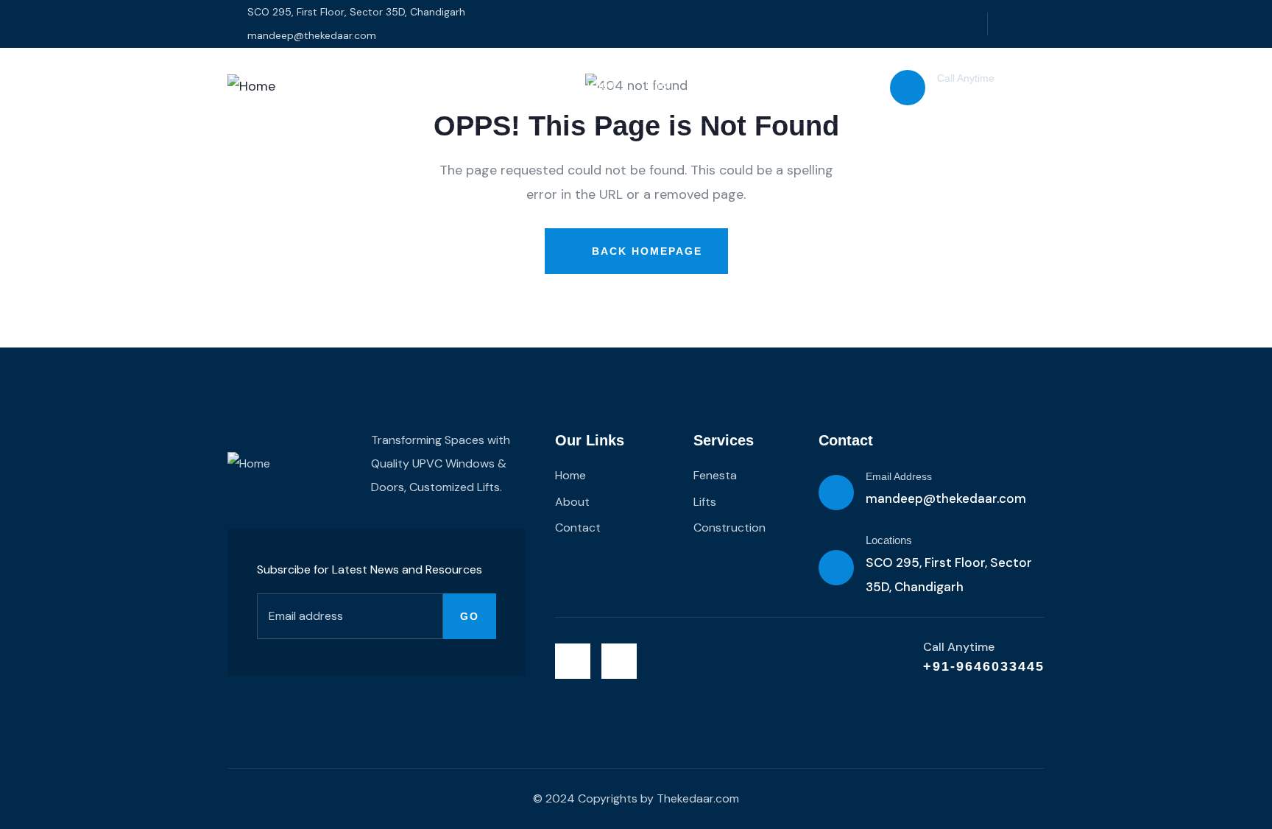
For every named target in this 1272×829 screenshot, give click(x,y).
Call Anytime (965, 78)
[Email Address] (836, 492)
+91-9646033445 (987, 97)
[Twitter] (1006, 24)
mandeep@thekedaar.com (946, 498)
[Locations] (836, 567)
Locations (889, 540)
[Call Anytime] (907, 87)
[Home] (251, 86)
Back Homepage (644, 251)
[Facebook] (1036, 24)
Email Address (899, 476)
